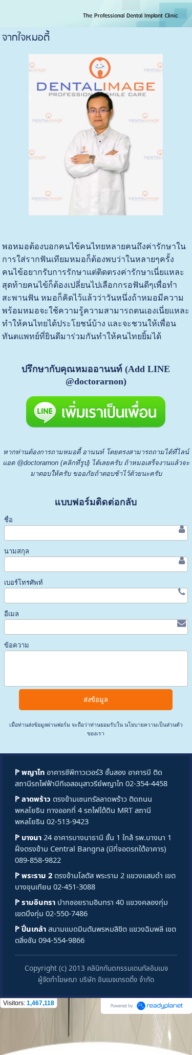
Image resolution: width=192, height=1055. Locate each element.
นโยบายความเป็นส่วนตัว (153, 725)
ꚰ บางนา (28, 837)
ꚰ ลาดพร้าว (33, 798)
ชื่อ (8, 520)
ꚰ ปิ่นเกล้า (30, 928)
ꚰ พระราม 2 (33, 875)
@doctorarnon (37, 463)
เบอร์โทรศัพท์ (23, 582)
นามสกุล (16, 551)
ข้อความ (16, 645)
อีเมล (11, 614)
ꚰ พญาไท (30, 772)
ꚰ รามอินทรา (35, 902)
